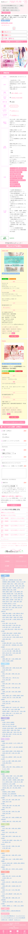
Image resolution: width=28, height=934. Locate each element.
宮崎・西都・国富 (6, 897)
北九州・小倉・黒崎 (16, 876)
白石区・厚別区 (6, 730)
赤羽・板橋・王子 (19, 599)
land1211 (12, 238)
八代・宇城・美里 (16, 889)
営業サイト (7, 35)
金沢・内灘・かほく (7, 677)
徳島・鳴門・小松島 (16, 855)
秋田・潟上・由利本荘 (7, 756)
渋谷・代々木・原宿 (21, 581)
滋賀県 (3, 809)
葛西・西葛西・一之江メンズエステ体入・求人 (10, 10)
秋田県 (3, 755)
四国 (5, 851)
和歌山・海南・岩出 (7, 821)
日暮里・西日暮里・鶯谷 (8, 593)
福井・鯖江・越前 (6, 683)
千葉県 (3, 631)
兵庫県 (3, 797)
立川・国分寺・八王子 (7, 609)
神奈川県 (4, 611)
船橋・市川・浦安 (6, 635)
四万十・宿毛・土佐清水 (17, 868)
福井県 (3, 681)
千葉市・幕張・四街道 (7, 633)
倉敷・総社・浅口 (17, 836)
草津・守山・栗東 (16, 811)
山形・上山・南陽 (6, 760)
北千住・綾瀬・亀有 (18, 597)
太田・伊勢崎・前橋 (16, 658)
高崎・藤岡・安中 (6, 658)
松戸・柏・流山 (15, 635)
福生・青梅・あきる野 (17, 607)
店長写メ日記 (4, 919)
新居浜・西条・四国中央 (19, 863)
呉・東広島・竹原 (6, 842)
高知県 (3, 867)
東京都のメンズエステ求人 (8, 515)
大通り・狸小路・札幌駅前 (8, 722)
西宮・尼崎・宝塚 (16, 799)
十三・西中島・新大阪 (7, 781)
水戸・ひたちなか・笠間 (8, 648)
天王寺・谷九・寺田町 (7, 785)
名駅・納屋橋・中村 (7, 707)
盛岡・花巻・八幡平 (7, 747)
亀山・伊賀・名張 (6, 807)
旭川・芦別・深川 (18, 732)
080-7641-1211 (14, 106)
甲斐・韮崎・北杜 (16, 687)
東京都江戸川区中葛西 (16, 97)
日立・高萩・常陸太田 (7, 654)
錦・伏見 (5, 709)
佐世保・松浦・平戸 (16, 885)
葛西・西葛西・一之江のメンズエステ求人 (13, 518)
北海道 (5, 718)
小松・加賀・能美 (6, 679)
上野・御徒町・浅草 (18, 591)
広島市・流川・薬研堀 (7, 840)
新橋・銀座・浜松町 (7, 587)
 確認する (14, 505)
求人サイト (7, 32)
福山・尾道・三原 (18, 840)
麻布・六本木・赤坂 (19, 583)
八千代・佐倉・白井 (7, 637)
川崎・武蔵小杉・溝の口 (18, 613)
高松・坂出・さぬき (7, 859)
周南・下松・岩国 (16, 846)
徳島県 (3, 853)
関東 (21, 5)
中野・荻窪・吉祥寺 (7, 605)
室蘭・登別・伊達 (6, 736)
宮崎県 (3, 895)
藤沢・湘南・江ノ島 (17, 615)
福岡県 (3, 874)
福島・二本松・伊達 (7, 766)
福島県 (3, 764)
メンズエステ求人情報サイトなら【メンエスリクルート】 (9, 5)
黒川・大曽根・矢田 (7, 713)
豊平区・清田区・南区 (7, 732)
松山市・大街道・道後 (7, 863)
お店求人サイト (15, 110)
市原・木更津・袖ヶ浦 (18, 637)
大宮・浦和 (5, 623)
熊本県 (3, 887)
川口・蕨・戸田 (13, 623)
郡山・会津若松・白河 (18, 766)
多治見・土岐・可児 (7, 697)
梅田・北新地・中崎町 (7, 775)
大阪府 (3, 773)
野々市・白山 (16, 677)
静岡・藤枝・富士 (16, 701)
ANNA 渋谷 (5, 250)
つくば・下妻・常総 (7, 650)
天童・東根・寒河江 (7, 762)
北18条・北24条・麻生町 (8, 728)
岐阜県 (3, 693)
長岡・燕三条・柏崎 (17, 667)
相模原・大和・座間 (7, 615)
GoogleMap (7, 307)
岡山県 (3, 834)
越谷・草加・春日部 (7, 625)
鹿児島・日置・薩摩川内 (8, 901)
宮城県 (3, 749)
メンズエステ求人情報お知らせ (8, 915)
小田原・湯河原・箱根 (18, 619)
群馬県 (3, 656)
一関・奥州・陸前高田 (18, 747)
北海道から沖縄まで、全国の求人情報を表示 (11, 910)
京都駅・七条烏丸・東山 (19, 795)
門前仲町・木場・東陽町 (18, 595)
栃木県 (3, 641)
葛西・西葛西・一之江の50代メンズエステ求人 (13, 535)
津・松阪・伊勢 (16, 805)
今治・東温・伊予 (6, 865)
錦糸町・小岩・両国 (7, 595)
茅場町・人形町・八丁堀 (18, 587)
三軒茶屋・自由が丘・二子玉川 (9, 603)
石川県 (3, 675)
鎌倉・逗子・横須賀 (18, 617)
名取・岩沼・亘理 (6, 753)
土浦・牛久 (17, 648)
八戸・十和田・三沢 (18, 743)
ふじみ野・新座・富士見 (8, 629)
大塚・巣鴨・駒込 (19, 593)
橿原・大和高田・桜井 (17, 817)
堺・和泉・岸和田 (17, 787)
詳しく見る (14, 336)
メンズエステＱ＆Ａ (21, 915)
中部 (5, 663)
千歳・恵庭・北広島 (7, 734)
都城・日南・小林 (16, 897)
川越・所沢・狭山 (17, 625)
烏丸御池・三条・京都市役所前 (9, 793)
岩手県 (3, 745)
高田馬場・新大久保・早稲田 (16, 579)
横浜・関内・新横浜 (7, 613)
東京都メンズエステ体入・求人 (10, 7)
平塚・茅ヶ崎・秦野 (7, 619)
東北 (5, 739)
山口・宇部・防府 (6, 846)
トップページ (4, 539)
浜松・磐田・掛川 (6, 701)
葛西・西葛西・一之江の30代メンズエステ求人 (13, 526)
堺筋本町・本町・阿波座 (13, 777)
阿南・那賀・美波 (6, 855)
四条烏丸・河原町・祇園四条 (9, 791)
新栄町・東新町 (6, 711)
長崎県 (3, 883)
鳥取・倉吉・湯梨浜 (16, 828)
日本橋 (4, 777)
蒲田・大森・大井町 (20, 585)
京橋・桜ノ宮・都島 (18, 781)
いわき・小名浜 (6, 768)
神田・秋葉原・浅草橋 (7, 591)
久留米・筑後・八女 (7, 878)
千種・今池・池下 (15, 711)
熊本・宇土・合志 (6, 889)
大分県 (3, 891)
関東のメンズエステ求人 (8, 512)
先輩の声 (11, 919)
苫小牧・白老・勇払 (17, 734)
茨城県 (3, 646)
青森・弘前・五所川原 (7, 743)
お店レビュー (17, 919)
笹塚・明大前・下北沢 (7, 601)
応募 (5, 434)
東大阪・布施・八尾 (7, 787)
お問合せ (6, 437)
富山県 (3, 671)
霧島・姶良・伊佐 (19, 901)
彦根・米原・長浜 (6, 813)
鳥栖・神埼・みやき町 (17, 881)
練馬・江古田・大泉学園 (8, 599)
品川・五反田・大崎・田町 (8, 585)
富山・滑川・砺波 (6, 673)
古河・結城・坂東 (17, 652)
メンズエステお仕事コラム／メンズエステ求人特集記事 (13, 917)
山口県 (3, 844)
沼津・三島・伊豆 (6, 703)
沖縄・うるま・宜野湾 (19, 905)
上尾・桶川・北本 (6, 627)
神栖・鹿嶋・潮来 (17, 650)
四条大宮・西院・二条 (7, 795)
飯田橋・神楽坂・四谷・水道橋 (9, 589)
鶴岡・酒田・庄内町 (16, 760)
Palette (4, 341)
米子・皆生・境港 (6, 828)
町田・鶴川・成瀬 (18, 601)
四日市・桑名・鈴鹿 (7, 805)
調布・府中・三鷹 (6, 607)
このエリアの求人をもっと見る (14, 422)
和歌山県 (4, 819)
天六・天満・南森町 (18, 775)
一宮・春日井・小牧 (17, 713)
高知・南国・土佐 (6, 868)
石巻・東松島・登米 (18, 751)
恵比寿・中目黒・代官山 (8, 583)
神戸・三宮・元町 (6, 799)
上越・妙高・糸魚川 (7, 669)
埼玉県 (3, 621)
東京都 (3, 577)
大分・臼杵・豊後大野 (7, 893)
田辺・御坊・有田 (17, 821)
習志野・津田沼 (17, 633)
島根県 (3, 830)
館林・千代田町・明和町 (8, 660)
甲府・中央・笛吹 (6, 687)
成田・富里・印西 (6, 639)
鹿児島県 (4, 899)
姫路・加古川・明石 (7, 801)
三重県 (3, 803)
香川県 (3, 857)
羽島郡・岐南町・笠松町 (18, 695)
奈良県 (3, 815)
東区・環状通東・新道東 (20, 728)
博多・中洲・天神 (6, 876)
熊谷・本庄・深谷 (19, 629)
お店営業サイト (15, 115)
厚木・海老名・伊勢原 (7, 617)
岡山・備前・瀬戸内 (7, 836)
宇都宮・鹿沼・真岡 (7, 643)
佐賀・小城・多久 (6, 881)
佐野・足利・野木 (6, 644)
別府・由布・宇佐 (18, 893)
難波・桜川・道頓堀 (7, 779)
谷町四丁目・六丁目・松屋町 (9, 783)
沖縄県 (3, 903)
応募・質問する (9, 38)
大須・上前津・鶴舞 (15, 709)
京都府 (3, 789)
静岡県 (3, 699)
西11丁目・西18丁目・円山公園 (9, 726)
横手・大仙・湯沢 (18, 756)
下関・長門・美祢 (6, 848)
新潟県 (3, 665)
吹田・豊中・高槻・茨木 (19, 785)
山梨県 (3, 685)
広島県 (3, 838)
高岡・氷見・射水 (16, 673)
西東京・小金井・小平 (18, 605)
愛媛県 (3, 861)
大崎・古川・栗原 (16, 753)
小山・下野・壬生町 (17, 643)
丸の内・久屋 (16, 707)
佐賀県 (3, 880)
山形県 (3, 758)
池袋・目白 (5, 579)
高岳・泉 (22, 707)
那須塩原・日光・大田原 (17, 644)
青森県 (3, 741)
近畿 (5, 771)
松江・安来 (5, 832)
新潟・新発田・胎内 (7, 667)
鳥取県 (3, 826)
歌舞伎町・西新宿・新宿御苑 (9, 581)
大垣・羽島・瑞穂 (17, 697)
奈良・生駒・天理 (6, 817)
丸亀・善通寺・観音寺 (18, 859)
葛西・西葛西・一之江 (5, 20)
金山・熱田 (23, 711)
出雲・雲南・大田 (13, 832)
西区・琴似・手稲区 (15, 730)
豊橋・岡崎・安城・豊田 (8, 715)
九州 (5, 871)
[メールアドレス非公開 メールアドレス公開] (10, 486)
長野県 (3, 689)
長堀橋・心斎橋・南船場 (18, 779)
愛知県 (3, 705)
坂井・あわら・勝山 (16, 683)
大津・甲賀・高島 (6, 811)
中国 (5, 824)
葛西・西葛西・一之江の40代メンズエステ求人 (13, 531)
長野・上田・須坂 (6, 691)
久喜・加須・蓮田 (16, 627)
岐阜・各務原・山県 (7, 695)
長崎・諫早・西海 (6, 885)
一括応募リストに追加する (13, 41)
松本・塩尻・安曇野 (16, 691)
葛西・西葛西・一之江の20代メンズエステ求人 (13, 522)
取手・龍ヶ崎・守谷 (7, 652)
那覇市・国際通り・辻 (7, 905)
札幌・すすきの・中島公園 (8, 724)
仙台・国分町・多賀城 (7, 751)
